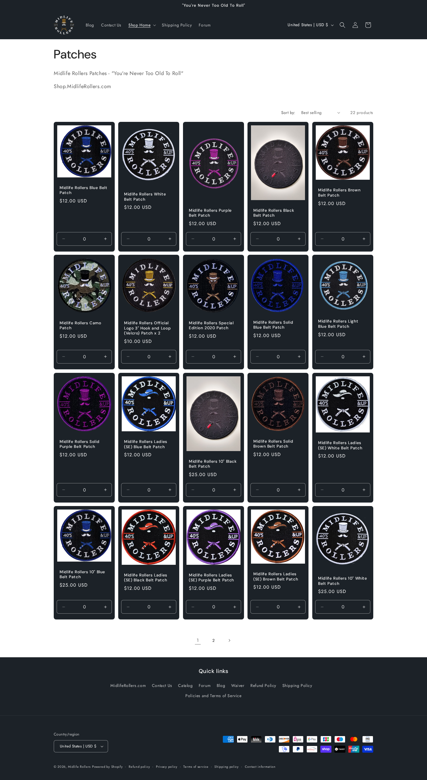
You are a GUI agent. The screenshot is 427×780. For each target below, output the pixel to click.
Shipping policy (226, 766)
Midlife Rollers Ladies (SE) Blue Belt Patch (145, 444)
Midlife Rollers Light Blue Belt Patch (338, 324)
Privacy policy (166, 766)
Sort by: (288, 112)
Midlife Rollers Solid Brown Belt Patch (273, 444)
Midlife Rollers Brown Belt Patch (339, 193)
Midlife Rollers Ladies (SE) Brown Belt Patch (275, 576)
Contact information (260, 766)
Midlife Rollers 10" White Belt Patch (342, 581)
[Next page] (229, 640)
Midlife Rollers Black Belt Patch (273, 213)
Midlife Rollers (79, 766)
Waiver (238, 685)
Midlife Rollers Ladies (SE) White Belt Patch (340, 445)
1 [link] (198, 640)
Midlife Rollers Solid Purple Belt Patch (79, 444)
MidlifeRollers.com (128, 685)
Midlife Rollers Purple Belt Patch (210, 213)
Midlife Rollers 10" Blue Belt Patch (82, 574)
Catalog (185, 685)
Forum (205, 685)
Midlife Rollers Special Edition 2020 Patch (211, 325)
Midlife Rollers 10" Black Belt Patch (213, 464)
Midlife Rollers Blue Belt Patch (83, 190)
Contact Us (162, 685)
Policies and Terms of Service (213, 696)
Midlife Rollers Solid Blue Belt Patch (273, 325)
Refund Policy (263, 685)
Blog (221, 685)
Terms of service (195, 766)
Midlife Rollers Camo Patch (80, 325)
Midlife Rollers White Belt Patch (145, 197)
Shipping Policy (297, 685)
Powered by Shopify (107, 766)
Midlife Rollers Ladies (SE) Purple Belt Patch (211, 577)
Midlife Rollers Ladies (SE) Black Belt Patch (145, 577)
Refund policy (139, 766)
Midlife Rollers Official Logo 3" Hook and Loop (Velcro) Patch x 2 (147, 328)
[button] (141, 25)
